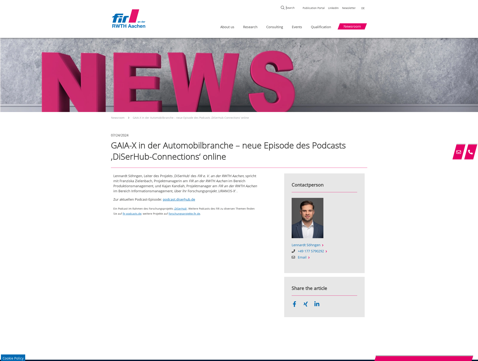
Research (250, 27)
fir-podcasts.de (132, 213)
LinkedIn (333, 8)
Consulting (274, 27)
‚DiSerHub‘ (180, 208)
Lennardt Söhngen (306, 245)
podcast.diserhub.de (179, 199)
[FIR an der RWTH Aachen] (128, 18)
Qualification (321, 27)
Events (297, 27)
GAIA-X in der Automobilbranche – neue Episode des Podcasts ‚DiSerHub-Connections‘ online (191, 117)
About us (227, 27)
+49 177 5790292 (311, 251)
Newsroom (118, 117)
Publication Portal (314, 8)
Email (302, 257)
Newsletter (349, 8)
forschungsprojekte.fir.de (184, 213)
